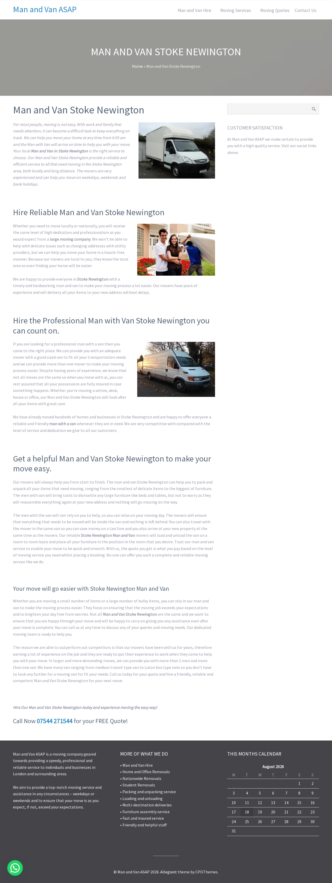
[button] (15, 868)
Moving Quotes (274, 10)
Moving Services (235, 10)
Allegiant (168, 871)
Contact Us (305, 10)
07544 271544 (54, 721)
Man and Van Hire (194, 10)
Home (137, 66)
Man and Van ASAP (45, 9)
